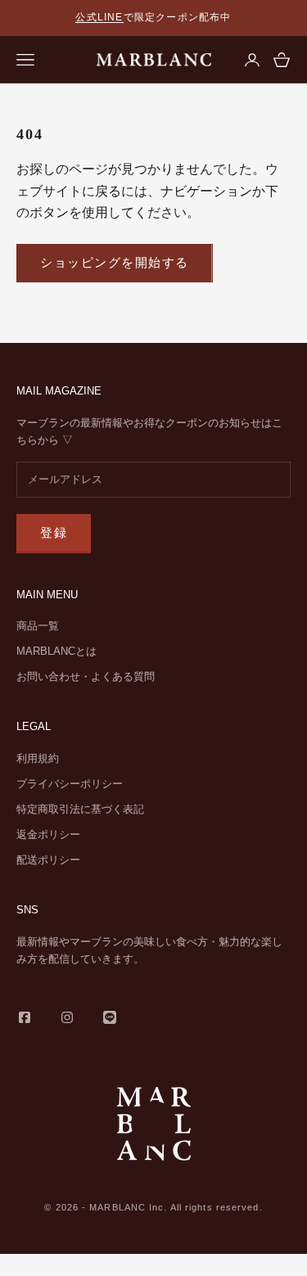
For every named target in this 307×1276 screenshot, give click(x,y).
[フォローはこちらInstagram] (67, 1017)
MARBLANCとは (56, 651)
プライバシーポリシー (69, 784)
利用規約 (37, 758)
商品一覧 (37, 626)
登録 (53, 532)
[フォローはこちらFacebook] (24, 1017)
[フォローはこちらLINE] (110, 1017)
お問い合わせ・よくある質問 (85, 676)
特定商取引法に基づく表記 (80, 809)
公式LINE (99, 17)
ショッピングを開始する (114, 262)
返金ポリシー (48, 834)
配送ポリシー (48, 860)
